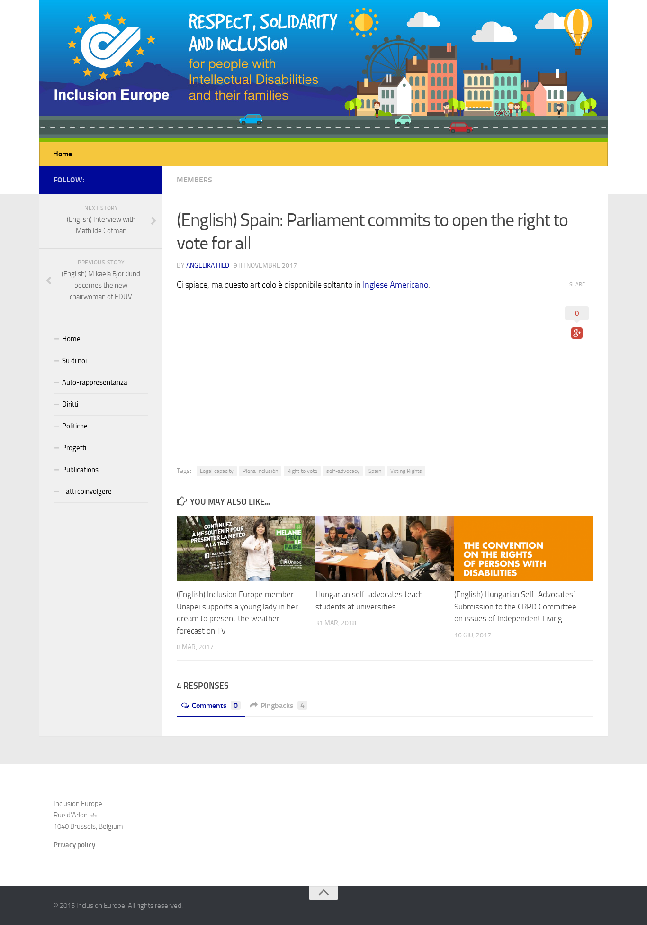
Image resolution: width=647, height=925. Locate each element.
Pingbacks (283, 705)
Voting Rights (406, 471)
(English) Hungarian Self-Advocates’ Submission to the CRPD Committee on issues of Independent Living (515, 606)
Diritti (70, 404)
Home (62, 153)
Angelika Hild (207, 266)
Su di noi (74, 360)
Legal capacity (217, 471)
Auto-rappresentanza (94, 382)
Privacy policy (74, 845)
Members (194, 179)
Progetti (74, 448)
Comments (215, 705)
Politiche (75, 426)
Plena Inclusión (260, 471)
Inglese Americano (395, 285)
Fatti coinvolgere (87, 491)
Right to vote (302, 471)
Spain (374, 471)
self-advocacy (342, 471)
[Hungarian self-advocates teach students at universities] (384, 548)
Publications (80, 469)
